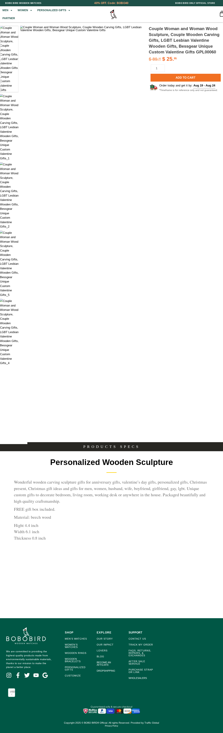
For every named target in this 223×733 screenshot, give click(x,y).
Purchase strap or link (141, 671)
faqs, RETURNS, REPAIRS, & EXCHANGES (140, 653)
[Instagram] (9, 675)
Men (5, 10)
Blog (100, 656)
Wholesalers (138, 678)
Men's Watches (76, 638)
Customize (73, 675)
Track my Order (141, 644)
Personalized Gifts (51, 10)
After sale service (137, 662)
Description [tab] (14, 441)
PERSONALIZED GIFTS (75, 668)
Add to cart (185, 77)
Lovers (102, 650)
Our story (105, 638)
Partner (8, 18)
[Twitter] (27, 675)
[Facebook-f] (18, 675)
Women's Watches (71, 645)
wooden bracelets (73, 660)
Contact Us (137, 638)
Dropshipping (106, 670)
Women (23, 10)
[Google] (45, 675)
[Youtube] (36, 675)
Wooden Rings (75, 653)
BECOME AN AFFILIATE (104, 663)
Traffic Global (151, 722)
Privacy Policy (111, 726)
